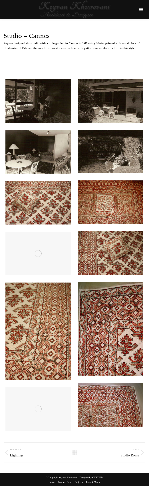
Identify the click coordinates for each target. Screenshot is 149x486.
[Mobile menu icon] (140, 9)
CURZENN (97, 477)
